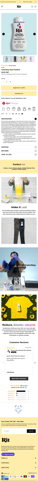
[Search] (32, 6)
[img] (10, 348)
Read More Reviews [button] (19, 378)
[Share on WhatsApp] (19, 113)
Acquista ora (19, 93)
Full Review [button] (10, 372)
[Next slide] (34, 34)
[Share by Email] (22, 113)
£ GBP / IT (5, 473)
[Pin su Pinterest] (12, 113)
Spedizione (9, 74)
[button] (5, 65)
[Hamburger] (2, 7)
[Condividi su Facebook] (6, 113)
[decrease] (3, 82)
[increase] (10, 82)
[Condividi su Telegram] (16, 113)
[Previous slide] (3, 34)
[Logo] (19, 7)
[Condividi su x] (9, 113)
